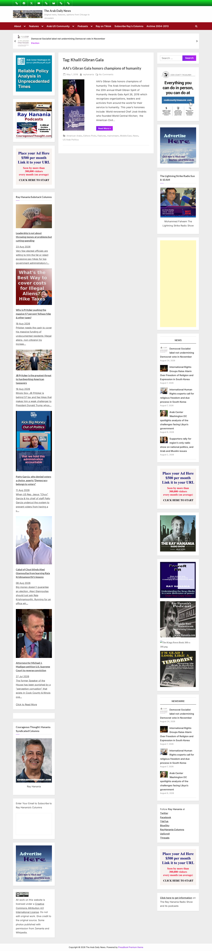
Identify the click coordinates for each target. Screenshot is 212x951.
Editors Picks (89, 135)
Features (34, 26)
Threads (164, 837)
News (135, 135)
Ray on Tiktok (103, 26)
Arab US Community (58, 26)
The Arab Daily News (57, 10)
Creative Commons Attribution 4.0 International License (30, 908)
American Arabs (74, 135)
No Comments (106, 74)
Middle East (126, 135)
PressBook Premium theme (130, 947)
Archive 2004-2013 (158, 26)
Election (35, 43)
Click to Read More (26, 704)
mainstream (113, 135)
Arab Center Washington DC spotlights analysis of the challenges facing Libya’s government (174, 420)
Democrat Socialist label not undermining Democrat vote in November (68, 38)
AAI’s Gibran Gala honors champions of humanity (102, 68)
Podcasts (83, 26)
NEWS (178, 340)
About (17, 26)
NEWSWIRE (178, 701)
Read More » (105, 129)
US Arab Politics (71, 139)
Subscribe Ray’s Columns (129, 26)
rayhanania (88, 74)
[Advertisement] (178, 283)
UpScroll (165, 833)
